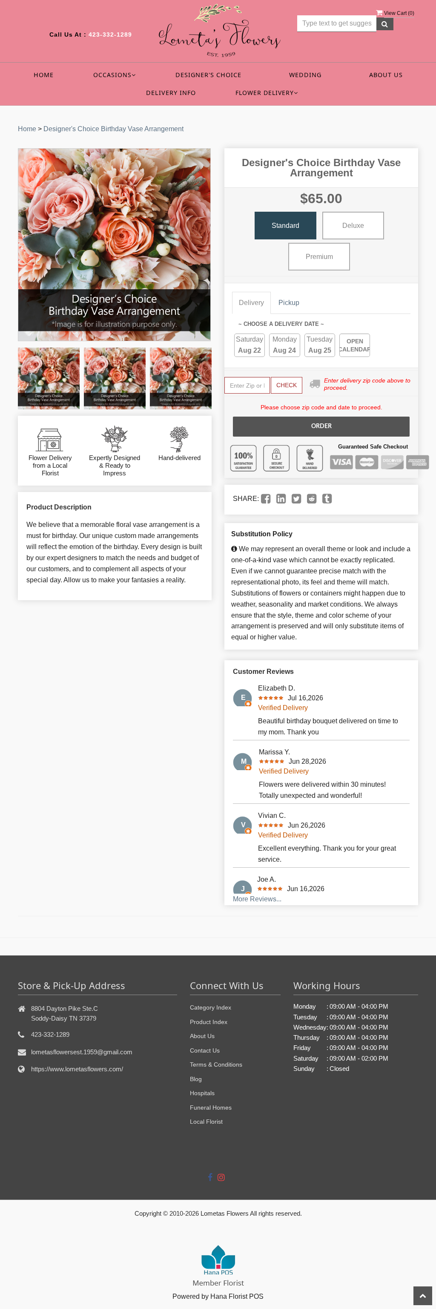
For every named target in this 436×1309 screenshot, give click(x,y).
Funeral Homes (211, 1107)
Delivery (251, 302)
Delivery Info (171, 93)
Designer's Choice (208, 75)
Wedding (305, 75)
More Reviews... (257, 899)
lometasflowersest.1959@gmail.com (81, 1052)
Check (286, 385)
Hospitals (202, 1093)
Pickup (288, 302)
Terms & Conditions (216, 1064)
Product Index (208, 1021)
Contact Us (205, 1050)
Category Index (210, 1007)
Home (44, 75)
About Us (386, 75)
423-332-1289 (110, 34)
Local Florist (206, 1121)
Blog (196, 1079)
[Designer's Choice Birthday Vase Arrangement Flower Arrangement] (49, 378)
